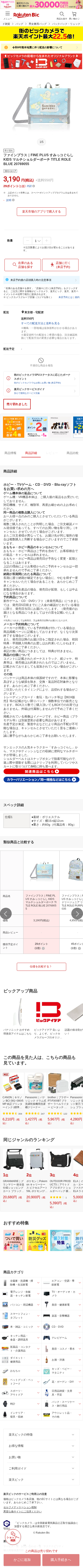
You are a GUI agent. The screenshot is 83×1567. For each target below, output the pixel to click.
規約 (77, 297)
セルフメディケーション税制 (20, 1507)
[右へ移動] (77, 913)
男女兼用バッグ (38, 23)
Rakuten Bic (26, 16)
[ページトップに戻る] (76, 1553)
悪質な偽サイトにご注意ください (22, 1511)
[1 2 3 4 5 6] (37, 241)
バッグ (19, 23)
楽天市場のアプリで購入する (41, 211)
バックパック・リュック (66, 23)
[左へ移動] (6, 913)
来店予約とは (66, 297)
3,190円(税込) (41, 920)
